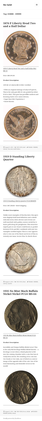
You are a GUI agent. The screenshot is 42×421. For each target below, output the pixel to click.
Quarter (10, 283)
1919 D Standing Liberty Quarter (19, 158)
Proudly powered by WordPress (12, 418)
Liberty (5, 149)
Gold (24, 147)
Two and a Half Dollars (14, 149)
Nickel (28, 411)
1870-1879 (19, 147)
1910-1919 (19, 282)
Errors (24, 411)
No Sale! (7, 4)
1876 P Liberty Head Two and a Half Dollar (19, 24)
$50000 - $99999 (33, 147)
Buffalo (10, 413)
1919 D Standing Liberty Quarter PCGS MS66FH (19, 201)
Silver (24, 282)
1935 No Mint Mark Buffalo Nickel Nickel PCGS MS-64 (20, 292)
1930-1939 (19, 411)
